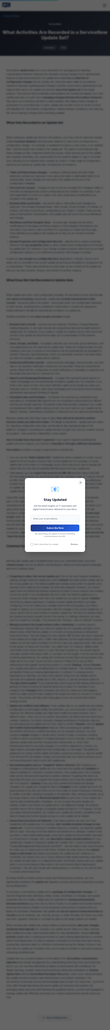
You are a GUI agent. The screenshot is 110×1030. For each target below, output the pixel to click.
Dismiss (74, 544)
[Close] (80, 482)
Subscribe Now (55, 528)
